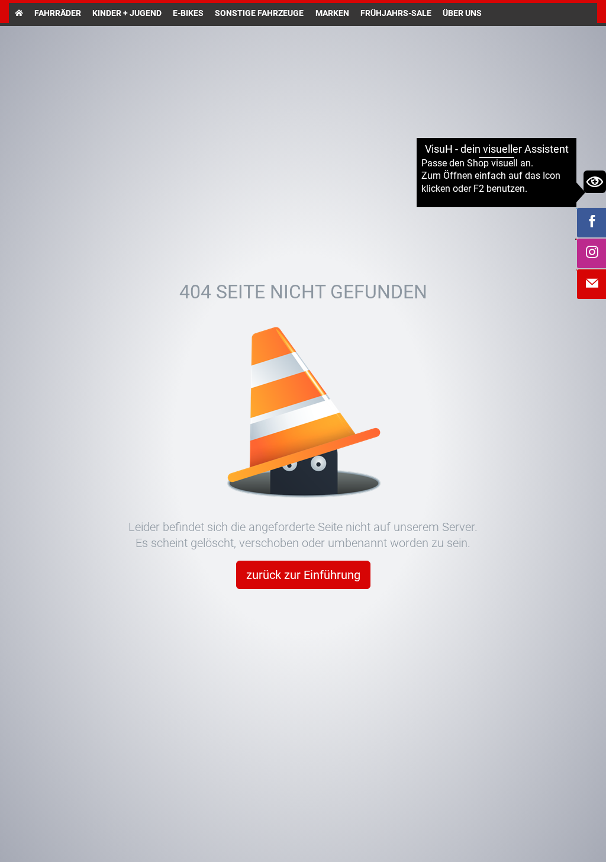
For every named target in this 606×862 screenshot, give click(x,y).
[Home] (18, 13)
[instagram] (592, 253)
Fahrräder (57, 13)
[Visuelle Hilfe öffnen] (595, 182)
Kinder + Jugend (127, 13)
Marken (332, 13)
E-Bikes (188, 13)
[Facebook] (592, 222)
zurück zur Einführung (303, 575)
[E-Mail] (592, 284)
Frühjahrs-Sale (395, 13)
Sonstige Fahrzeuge (259, 13)
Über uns (462, 13)
